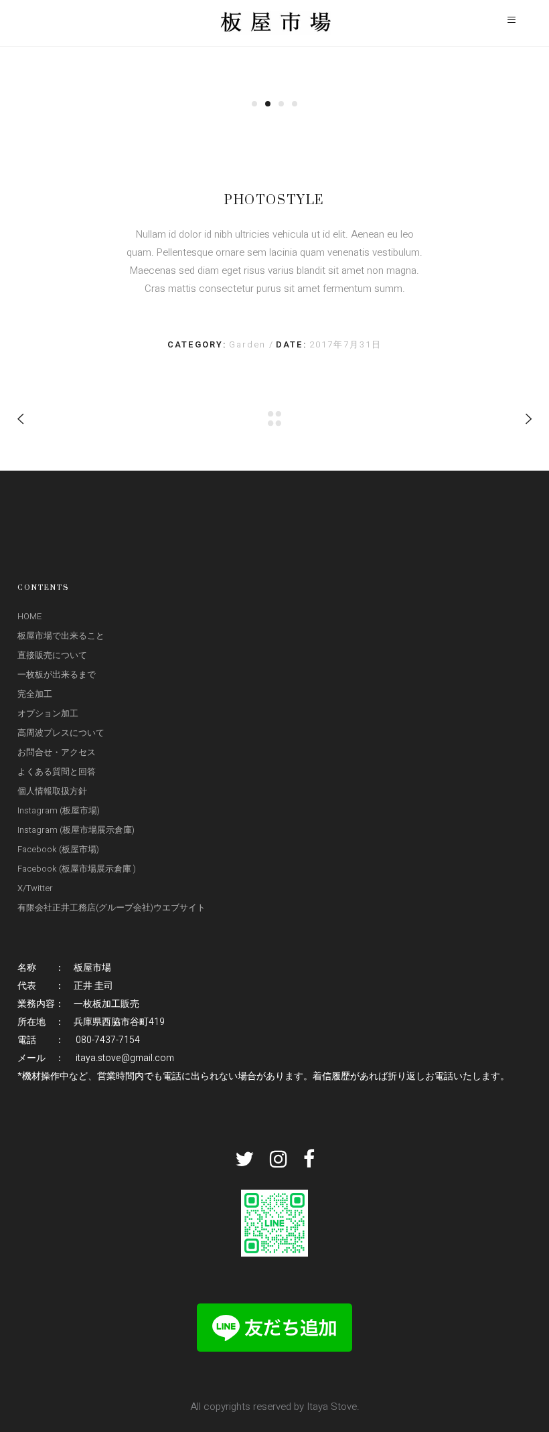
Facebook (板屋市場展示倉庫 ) (76, 868)
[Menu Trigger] (511, 20)
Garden (249, 344)
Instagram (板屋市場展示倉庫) (76, 829)
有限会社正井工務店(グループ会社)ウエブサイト (111, 907)
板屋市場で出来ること (60, 635)
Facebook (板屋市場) (58, 849)
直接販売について (52, 655)
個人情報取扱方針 (52, 791)
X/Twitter (35, 888)
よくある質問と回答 (56, 771)
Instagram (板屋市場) (58, 810)
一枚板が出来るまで (56, 674)
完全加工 (34, 694)
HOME (29, 616)
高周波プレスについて (60, 732)
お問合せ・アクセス (56, 752)
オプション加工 (47, 713)
